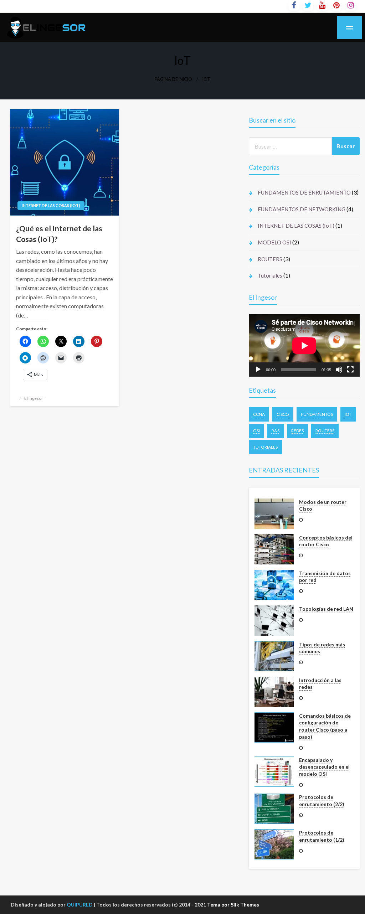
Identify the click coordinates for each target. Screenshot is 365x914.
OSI (256, 430)
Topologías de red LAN (326, 609)
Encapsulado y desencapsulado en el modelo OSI (324, 767)
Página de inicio (173, 79)
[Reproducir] (258, 369)
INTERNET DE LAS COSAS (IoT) (51, 205)
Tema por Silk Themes (233, 905)
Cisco (283, 414)
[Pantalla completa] (350, 369)
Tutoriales (270, 275)
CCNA (259, 414)
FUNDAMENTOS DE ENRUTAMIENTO (304, 192)
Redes (297, 430)
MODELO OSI (274, 242)
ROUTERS (270, 259)
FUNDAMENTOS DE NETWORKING (301, 209)
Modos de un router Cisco (322, 505)
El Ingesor (33, 398)
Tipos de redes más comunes (322, 648)
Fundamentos (317, 414)
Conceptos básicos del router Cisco (326, 541)
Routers (324, 430)
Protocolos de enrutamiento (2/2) (321, 800)
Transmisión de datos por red (325, 576)
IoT (348, 414)
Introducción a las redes (320, 683)
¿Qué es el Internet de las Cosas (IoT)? (59, 233)
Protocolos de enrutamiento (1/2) (321, 836)
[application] (304, 345)
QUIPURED (80, 905)
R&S (275, 430)
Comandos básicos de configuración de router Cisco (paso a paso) (325, 726)
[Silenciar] (339, 369)
